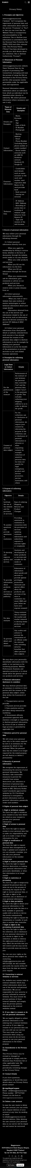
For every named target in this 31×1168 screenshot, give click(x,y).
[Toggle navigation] (29, 2)
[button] (25, 2)
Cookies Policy (16, 1162)
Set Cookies (11, 1165)
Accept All (20, 1165)
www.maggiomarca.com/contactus (13, 1098)
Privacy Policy (6, 1162)
